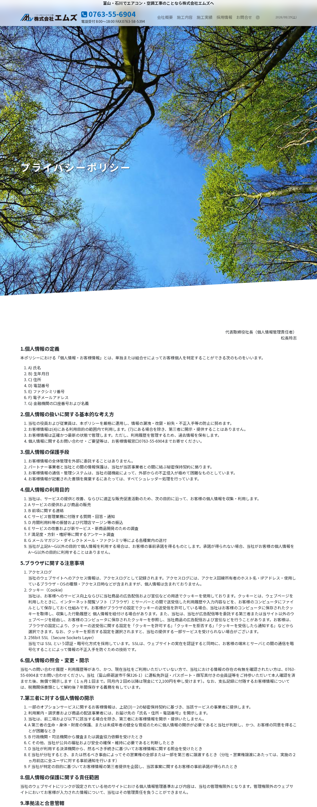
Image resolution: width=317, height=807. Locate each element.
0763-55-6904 (111, 14)
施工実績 (204, 17)
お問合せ (244, 17)
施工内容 (185, 17)
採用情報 (224, 17)
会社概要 (165, 17)
